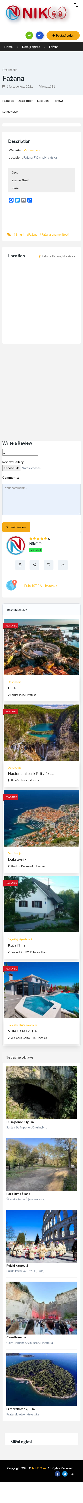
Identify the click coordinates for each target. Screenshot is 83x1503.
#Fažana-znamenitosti (54, 234)
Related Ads (10, 112)
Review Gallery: (13, 462)
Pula (27, 585)
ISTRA (37, 585)
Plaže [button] (15, 188)
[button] (46, 214)
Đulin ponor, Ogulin (20, 1122)
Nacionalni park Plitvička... (31, 773)
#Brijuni (19, 234)
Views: (47, 86)
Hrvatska (50, 585)
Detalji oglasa (31, 46)
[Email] (23, 200)
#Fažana (31, 234)
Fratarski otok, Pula (20, 1409)
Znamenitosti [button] (20, 180)
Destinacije (9, 69)
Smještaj (13, 939)
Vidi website (32, 150)
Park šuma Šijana (18, 1193)
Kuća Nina (16, 945)
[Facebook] (11, 200)
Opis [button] (15, 172)
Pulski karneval (17, 1265)
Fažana (53, 46)
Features (8, 100)
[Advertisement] (41, 392)
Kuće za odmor (28, 1025)
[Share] (30, 200)
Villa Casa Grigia (22, 1030)
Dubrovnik (17, 859)
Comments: (11, 477)
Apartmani (25, 939)
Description (25, 100)
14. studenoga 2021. (19, 86)
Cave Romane (16, 1337)
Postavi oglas (65, 35)
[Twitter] (17, 200)
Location (43, 100)
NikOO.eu (39, 1468)
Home (8, 46)
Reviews (58, 100)
